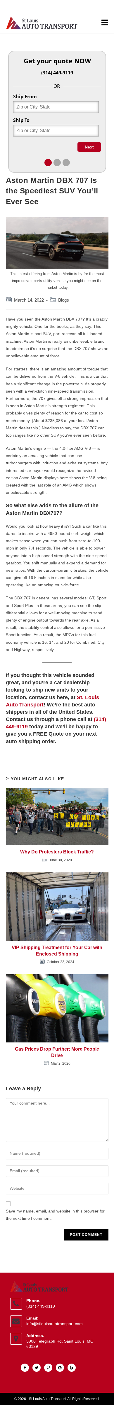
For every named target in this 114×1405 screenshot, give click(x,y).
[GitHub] (60, 1368)
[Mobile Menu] (104, 22)
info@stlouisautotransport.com (54, 1323)
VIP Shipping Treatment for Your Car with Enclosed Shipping (57, 950)
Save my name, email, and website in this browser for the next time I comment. (55, 1215)
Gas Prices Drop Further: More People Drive (57, 1052)
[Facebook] (25, 1368)
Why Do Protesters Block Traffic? (57, 851)
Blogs (63, 300)
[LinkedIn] (36, 1368)
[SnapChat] (48, 1368)
